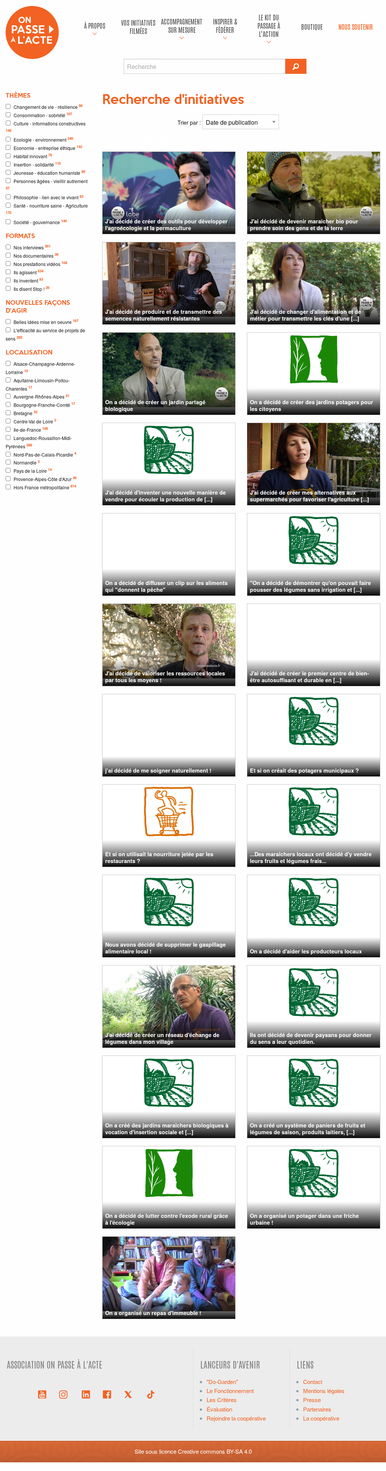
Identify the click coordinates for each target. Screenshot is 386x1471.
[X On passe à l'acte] (129, 1393)
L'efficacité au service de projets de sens (45, 334)
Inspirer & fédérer (225, 25)
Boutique (312, 27)
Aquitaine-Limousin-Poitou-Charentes (38, 384)
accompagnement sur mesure (181, 25)
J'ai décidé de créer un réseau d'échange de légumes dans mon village (162, 1038)
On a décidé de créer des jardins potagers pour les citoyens (311, 405)
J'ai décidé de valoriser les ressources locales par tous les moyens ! (165, 676)
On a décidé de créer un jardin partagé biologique (155, 405)
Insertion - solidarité (37, 164)
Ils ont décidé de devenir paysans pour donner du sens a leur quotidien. (311, 1038)
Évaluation (219, 1409)
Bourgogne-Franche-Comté (44, 404)
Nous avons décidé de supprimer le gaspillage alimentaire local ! (165, 948)
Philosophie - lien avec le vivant (48, 197)
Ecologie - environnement (43, 139)
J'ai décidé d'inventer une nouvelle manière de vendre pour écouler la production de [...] (165, 496)
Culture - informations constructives (46, 126)
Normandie (27, 462)
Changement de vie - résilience (48, 106)
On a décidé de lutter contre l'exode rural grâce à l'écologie (166, 1219)
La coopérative (321, 1418)
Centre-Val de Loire (35, 421)
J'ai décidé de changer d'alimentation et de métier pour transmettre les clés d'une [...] (305, 315)
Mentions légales (324, 1391)
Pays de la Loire (33, 470)
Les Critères (222, 1400)
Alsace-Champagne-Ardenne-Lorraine (40, 367)
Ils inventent (28, 280)
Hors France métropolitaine (45, 486)
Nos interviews (32, 247)
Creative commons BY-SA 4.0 (215, 1451)
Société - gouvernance (40, 221)
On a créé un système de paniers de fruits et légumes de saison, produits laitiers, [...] (307, 1128)
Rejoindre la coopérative (236, 1418)
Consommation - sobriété (43, 114)
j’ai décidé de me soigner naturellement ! (158, 770)
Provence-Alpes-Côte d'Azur (45, 478)
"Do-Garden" (222, 1381)
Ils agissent (28, 271)
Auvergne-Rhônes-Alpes (41, 396)
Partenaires (317, 1409)
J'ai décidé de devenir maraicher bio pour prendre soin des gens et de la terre (304, 224)
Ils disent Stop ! (31, 288)
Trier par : (190, 122)
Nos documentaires (36, 255)
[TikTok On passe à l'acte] (151, 1393)
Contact (312, 1381)
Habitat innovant (33, 155)
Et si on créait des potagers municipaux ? (304, 770)
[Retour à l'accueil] (32, 31)
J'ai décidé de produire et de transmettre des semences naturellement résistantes (163, 315)
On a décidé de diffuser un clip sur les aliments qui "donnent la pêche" (166, 586)
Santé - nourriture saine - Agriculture (47, 208)
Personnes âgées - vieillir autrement (46, 184)
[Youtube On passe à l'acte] (42, 1393)
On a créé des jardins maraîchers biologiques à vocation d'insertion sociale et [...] (166, 1128)
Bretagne (25, 412)
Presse (312, 1400)
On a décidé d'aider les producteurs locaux (306, 951)
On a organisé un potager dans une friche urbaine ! (304, 1219)
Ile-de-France (31, 429)
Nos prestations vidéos (40, 263)
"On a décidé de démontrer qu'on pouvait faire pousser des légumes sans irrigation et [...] (310, 586)
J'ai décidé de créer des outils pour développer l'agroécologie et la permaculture (166, 224)
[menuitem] (94, 26)
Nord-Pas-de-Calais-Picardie (45, 454)
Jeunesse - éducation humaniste (49, 172)
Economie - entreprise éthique (48, 147)
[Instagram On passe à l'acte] (65, 1393)
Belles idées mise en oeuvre (46, 321)
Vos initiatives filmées (138, 26)
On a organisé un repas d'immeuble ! (153, 1313)
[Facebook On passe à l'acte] (107, 1393)
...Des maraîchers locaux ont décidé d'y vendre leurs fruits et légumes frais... (311, 857)
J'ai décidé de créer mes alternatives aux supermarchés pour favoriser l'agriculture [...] (309, 496)
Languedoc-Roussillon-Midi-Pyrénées (39, 442)
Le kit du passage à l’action (268, 25)
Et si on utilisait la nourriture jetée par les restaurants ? (159, 857)
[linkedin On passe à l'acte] (86, 1393)
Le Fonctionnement (230, 1391)
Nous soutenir (356, 27)
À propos (94, 25)
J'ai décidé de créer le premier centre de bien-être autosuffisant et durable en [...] (309, 676)
